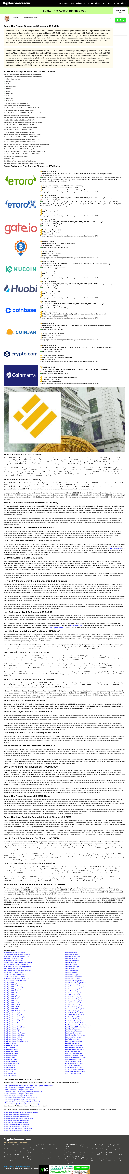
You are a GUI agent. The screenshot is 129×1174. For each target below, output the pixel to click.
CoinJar (9, 96)
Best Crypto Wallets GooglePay (14, 1015)
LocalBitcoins (11, 86)
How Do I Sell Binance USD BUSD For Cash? (19, 125)
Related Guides (9, 158)
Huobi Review (18, 1096)
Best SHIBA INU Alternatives (74, 1047)
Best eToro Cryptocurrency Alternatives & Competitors (21, 1112)
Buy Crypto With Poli (10, 1001)
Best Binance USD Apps (72, 979)
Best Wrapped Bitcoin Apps (73, 977)
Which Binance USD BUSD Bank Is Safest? (18, 129)
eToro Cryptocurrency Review (28, 1085)
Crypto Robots (94, 3)
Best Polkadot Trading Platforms (75, 997)
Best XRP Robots (9, 1047)
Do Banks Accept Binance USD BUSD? (17, 115)
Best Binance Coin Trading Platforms (77, 987)
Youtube (17, 1166)
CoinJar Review (19, 1100)
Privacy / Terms (25, 1166)
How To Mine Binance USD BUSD (14, 977)
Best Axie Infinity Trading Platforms (76, 1009)
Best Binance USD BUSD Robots (14, 952)
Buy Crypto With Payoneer (12, 995)
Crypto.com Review (22, 1102)
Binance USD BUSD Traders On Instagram (17, 970)
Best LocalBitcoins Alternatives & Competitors (18, 1118)
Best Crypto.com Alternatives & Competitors (18, 1128)
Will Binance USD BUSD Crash (13, 972)
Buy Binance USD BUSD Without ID (15, 981)
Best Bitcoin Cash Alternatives (74, 1049)
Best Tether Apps (9, 1067)
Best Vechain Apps (71, 958)
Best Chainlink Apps (71, 975)
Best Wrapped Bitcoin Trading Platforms (78, 1025)
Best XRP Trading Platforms (74, 995)
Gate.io (8, 84)
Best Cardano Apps (10, 1069)
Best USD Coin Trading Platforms (75, 1013)
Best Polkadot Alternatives (73, 1045)
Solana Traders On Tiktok (73, 1059)
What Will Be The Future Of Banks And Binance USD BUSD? (24, 151)
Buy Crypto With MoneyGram (13, 997)
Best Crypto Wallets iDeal (12, 1029)
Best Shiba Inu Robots (11, 1053)
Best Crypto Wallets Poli (11, 1031)
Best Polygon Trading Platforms (75, 1001)
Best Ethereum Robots (11, 1045)
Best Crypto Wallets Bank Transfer (15, 1033)
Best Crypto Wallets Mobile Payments (16, 1041)
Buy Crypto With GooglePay (13, 985)
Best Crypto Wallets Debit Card (13, 1037)
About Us (7, 1166)
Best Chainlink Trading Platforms (75, 1023)
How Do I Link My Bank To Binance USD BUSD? (20, 120)
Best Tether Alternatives (72, 1039)
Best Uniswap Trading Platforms (75, 1021)
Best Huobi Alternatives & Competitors (16, 1122)
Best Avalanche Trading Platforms (76, 1019)
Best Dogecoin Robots (11, 1051)
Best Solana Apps (9, 1065)
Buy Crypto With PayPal (11, 983)
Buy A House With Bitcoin (73, 1073)
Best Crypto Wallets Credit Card (14, 1035)
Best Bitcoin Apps (9, 1057)
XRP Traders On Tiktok (72, 1065)
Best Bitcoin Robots (10, 1043)
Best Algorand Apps (71, 954)
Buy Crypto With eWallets (12, 1009)
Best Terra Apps (70, 968)
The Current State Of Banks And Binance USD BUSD (22, 154)
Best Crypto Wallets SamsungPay (14, 1017)
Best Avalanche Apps (72, 970)
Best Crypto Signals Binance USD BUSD (16, 956)
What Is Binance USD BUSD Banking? (17, 105)
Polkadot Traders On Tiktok (74, 1067)
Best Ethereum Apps (10, 1059)
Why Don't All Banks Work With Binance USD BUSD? (22, 139)
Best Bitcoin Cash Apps (72, 956)
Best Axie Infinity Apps (72, 960)
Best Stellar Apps (70, 962)
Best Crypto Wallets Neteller (13, 1023)
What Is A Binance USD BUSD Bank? (16, 103)
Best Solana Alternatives (73, 1037)
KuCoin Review (19, 1094)
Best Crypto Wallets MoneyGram (14, 1027)
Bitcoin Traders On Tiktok (73, 1051)
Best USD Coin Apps (71, 964)
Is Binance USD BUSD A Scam (13, 958)
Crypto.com (10, 98)
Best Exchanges (78, 3)
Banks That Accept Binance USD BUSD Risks (19, 142)
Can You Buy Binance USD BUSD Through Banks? (21, 149)
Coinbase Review (20, 1098)
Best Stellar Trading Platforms (74, 1011)
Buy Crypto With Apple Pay (12, 989)
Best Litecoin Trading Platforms (75, 999)
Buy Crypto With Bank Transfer (13, 1003)
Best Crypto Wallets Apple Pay (13, 1019)
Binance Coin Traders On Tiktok (75, 1057)
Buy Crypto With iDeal (11, 999)
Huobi (8, 91)
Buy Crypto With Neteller (11, 993)
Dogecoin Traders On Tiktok (74, 1055)
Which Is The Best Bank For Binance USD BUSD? (21, 127)
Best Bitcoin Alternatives (72, 1029)
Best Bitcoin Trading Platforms (74, 981)
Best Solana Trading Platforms (75, 989)
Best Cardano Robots (11, 1049)
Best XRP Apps (8, 1071)
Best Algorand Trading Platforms (75, 1003)
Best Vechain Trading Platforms (75, 1007)
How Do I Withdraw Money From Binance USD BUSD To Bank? (25, 117)
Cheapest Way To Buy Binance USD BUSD (17, 954)
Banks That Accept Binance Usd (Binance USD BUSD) (22, 74)
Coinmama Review (21, 1104)
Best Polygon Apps (71, 952)
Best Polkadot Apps (10, 1073)
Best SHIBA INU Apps (72, 966)
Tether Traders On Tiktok (73, 1061)
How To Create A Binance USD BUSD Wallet (18, 962)
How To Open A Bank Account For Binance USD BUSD (22, 146)
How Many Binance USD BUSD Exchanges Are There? (22, 134)
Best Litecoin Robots (10, 1055)
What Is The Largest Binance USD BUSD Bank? (20, 132)
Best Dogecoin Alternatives (73, 1033)
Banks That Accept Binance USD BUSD (16, 979)
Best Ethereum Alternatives (73, 1031)
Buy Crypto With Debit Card (12, 1007)
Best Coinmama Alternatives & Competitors (17, 1130)
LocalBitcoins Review (23, 1091)
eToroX (8, 81)
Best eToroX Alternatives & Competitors (16, 1114)
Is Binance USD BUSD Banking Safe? (16, 156)
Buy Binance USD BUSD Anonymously (16, 964)
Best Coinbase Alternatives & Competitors (17, 1124)
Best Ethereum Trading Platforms (75, 983)
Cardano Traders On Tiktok (74, 1063)
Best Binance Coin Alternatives (75, 1035)
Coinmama (10, 101)
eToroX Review (19, 1087)
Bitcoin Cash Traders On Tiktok (75, 1071)
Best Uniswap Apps (71, 972)
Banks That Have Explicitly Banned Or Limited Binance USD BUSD (26, 144)
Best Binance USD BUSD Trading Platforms (17, 966)
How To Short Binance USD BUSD (14, 975)
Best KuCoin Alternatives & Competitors (16, 1120)
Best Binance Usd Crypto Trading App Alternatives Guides (24, 163)
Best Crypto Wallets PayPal (12, 1013)
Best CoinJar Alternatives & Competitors (16, 1126)
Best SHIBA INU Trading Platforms (76, 1015)
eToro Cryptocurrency (13, 79)
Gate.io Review (19, 1089)
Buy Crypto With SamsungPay (13, 987)
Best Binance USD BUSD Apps (13, 960)
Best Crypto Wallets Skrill (12, 1021)
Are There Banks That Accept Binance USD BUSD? (21, 137)
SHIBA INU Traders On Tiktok (74, 1069)
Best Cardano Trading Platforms (75, 993)
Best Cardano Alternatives (73, 1041)
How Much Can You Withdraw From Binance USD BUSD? (23, 122)
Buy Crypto (63, 3)
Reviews (106, 3)
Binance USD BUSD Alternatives (14, 968)
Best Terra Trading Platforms (74, 1017)
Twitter (12, 1166)
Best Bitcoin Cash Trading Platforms (76, 1005)
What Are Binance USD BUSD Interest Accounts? (20, 110)
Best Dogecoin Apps (10, 1061)
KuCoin (8, 88)
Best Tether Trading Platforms (74, 991)
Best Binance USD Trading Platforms (77, 1027)
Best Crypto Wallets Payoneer (13, 1025)
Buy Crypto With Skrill (11, 991)
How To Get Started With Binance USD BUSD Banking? (22, 108)
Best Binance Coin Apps (11, 1063)
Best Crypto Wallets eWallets (13, 1039)
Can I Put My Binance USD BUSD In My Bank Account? (22, 113)
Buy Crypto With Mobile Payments (14, 1011)
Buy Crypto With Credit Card (13, 1005)
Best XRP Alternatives (72, 1043)
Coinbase (9, 93)
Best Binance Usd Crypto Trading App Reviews (20, 161)
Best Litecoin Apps (10, 1075)
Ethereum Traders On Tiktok (74, 1053)
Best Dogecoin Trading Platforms (75, 985)
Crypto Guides (119, 3)
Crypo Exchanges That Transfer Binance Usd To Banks (23, 76)
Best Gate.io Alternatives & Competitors (16, 1116)
